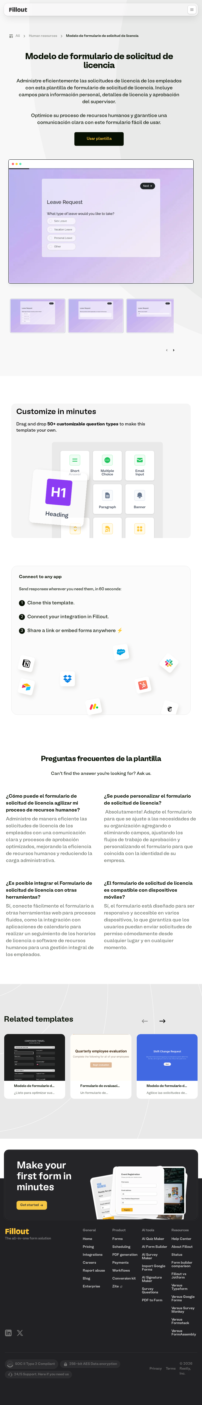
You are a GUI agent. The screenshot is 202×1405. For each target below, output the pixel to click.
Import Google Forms (153, 1268)
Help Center (181, 1239)
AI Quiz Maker (153, 1239)
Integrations (92, 1255)
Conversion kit (124, 1278)
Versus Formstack (180, 1321)
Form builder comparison (181, 1264)
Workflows (121, 1270)
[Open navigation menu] (192, 9)
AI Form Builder (154, 1247)
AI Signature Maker (152, 1279)
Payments (120, 1262)
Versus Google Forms (183, 1298)
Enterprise (91, 1286)
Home (87, 1239)
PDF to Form (152, 1300)
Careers (89, 1262)
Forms (117, 1239)
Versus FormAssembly (183, 1333)
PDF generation (124, 1255)
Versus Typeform (179, 1287)
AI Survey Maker (150, 1256)
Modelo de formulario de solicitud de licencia (102, 36)
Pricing (88, 1247)
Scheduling (121, 1247)
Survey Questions (150, 1290)
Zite (115, 1286)
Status (176, 1255)
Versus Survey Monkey (183, 1310)
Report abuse (94, 1270)
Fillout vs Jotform (178, 1276)
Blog (86, 1278)
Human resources (43, 36)
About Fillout (182, 1247)
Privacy (156, 1368)
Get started (29, 1205)
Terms (171, 1368)
